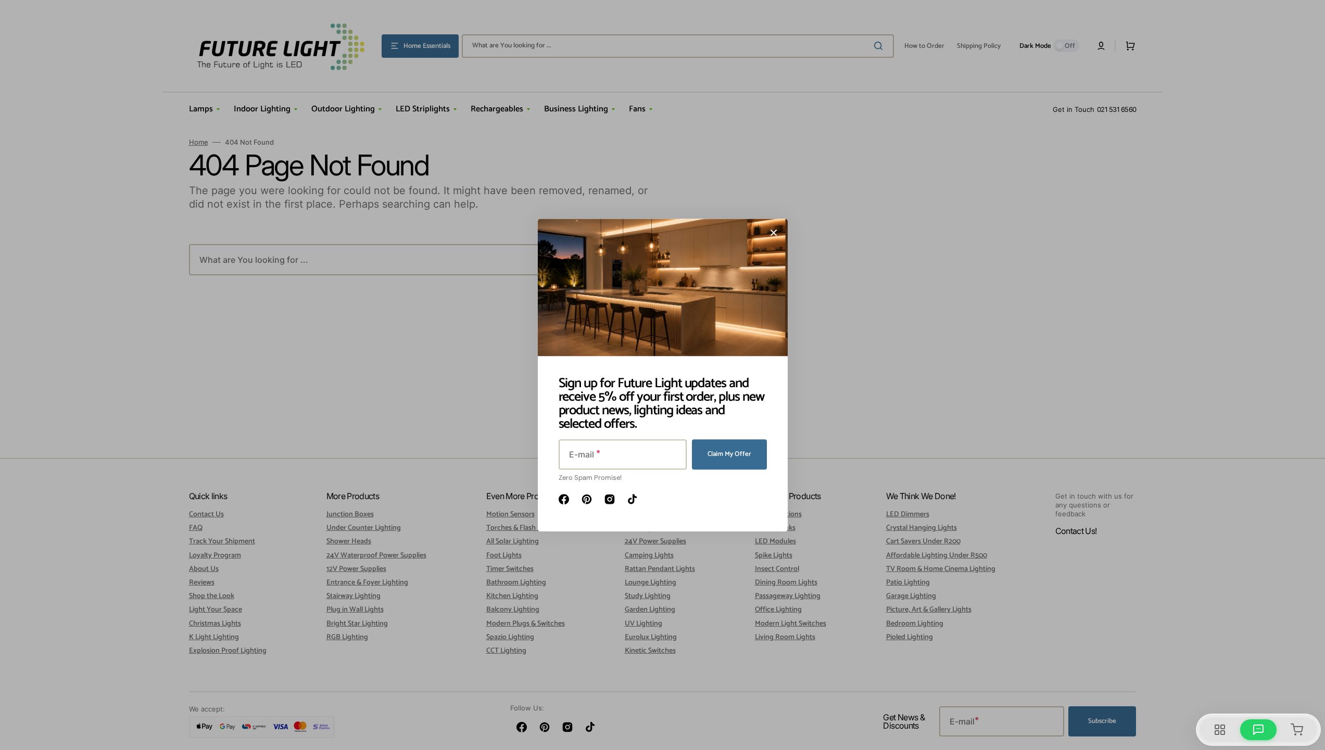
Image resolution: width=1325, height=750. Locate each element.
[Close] (773, 232)
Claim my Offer (729, 454)
